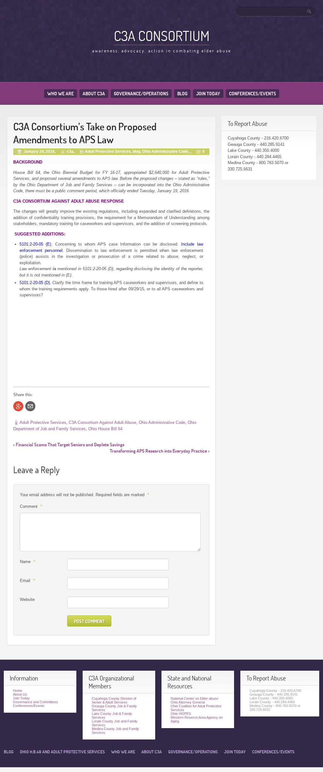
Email (27, 580)
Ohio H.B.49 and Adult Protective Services (62, 752)
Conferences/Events (252, 94)
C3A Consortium (161, 36)
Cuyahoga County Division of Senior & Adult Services (114, 700)
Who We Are (60, 94)
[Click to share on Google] (18, 406)
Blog (182, 94)
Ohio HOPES (181, 714)
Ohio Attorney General (188, 702)
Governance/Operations (141, 94)
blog (136, 151)
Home (17, 690)
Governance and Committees (35, 702)
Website (27, 599)
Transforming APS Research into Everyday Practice (158, 451)
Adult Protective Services (108, 151)
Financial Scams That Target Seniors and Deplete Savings (70, 445)
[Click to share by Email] (30, 406)
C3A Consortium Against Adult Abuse (102, 422)
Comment (31, 506)
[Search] (309, 11)
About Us (20, 694)
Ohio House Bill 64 (105, 428)
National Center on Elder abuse (194, 698)
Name (27, 561)
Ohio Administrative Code (165, 151)
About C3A (94, 94)
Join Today (208, 94)
